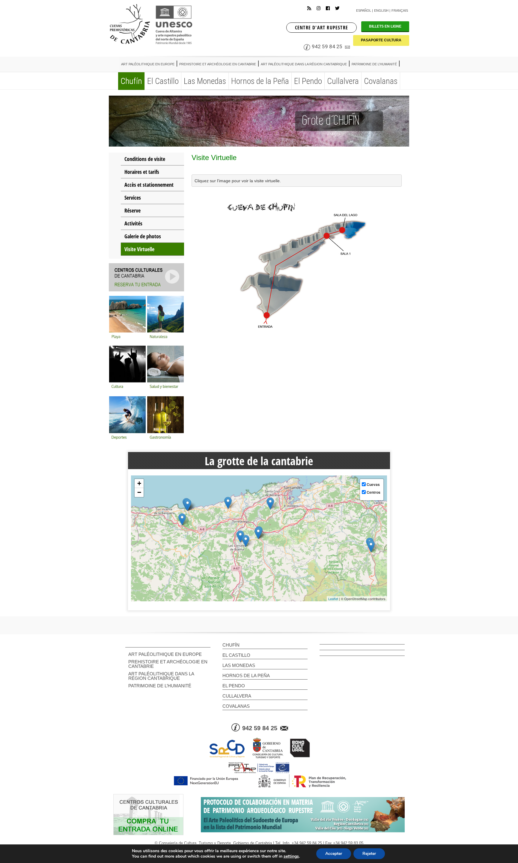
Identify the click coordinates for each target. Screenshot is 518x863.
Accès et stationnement (149, 184)
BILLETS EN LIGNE (385, 26)
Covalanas (236, 706)
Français (399, 10)
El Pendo (233, 685)
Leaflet (333, 598)
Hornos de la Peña (246, 675)
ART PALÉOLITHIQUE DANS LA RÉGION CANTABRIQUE (161, 676)
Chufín (231, 644)
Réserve (132, 210)
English (381, 10)
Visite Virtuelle (139, 249)
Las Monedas (238, 665)
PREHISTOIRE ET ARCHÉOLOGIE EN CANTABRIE (167, 664)
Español (363, 10)
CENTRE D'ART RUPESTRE (321, 27)
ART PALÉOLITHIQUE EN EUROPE (165, 654)
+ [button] (139, 483)
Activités (133, 223)
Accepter (333, 853)
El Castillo (236, 655)
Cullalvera (236, 695)
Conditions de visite (144, 158)
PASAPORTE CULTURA (381, 40)
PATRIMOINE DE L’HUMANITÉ (159, 685)
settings (291, 856)
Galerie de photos (142, 236)
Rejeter (369, 853)
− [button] (139, 492)
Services (132, 197)
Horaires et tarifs (141, 171)
